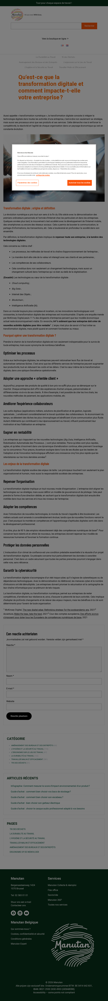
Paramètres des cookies (27, 183)
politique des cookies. (43, 175)
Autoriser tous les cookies (79, 183)
